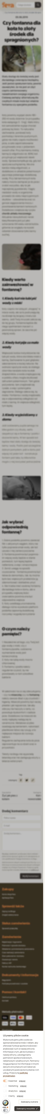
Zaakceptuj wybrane (29, 1102)
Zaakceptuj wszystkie (25, 1108)
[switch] (5, 1110)
